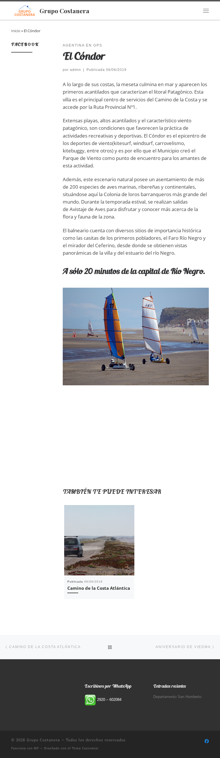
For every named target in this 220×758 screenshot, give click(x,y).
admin (75, 69)
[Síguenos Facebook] (207, 741)
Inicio (15, 30)
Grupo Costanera (43, 740)
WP (36, 748)
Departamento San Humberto (177, 697)
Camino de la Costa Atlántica (98, 588)
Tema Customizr (85, 748)
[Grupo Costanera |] (24, 9)
